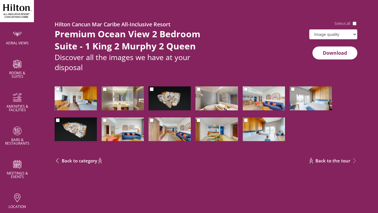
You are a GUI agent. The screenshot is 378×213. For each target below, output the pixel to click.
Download (335, 53)
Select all (342, 23)
